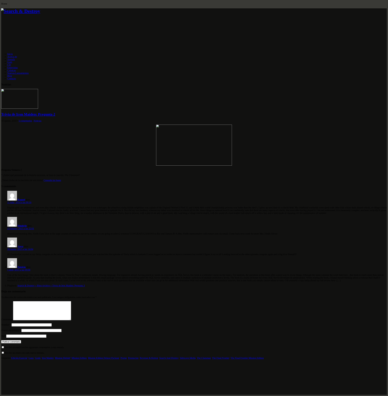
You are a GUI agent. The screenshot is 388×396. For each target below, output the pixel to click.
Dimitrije (22, 225)
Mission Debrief (62, 358)
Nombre (6, 324)
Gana (31, 358)
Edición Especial (19, 358)
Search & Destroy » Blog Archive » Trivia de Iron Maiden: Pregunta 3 (51, 285)
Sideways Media (188, 358)
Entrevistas (12, 67)
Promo (123, 358)
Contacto (11, 78)
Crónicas (11, 70)
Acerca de (12, 56)
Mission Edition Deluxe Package (103, 358)
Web (3, 336)
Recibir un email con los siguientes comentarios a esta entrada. (34, 347)
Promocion (133, 358)
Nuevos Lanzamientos (18, 73)
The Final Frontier (220, 358)
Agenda (11, 59)
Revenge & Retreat (149, 358)
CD (9, 65)
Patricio (22, 267)
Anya (20, 246)
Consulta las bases (52, 180)
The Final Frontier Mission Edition (247, 358)
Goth (9, 62)
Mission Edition (79, 358)
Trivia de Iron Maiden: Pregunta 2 (28, 114)
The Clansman (204, 358)
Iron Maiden (48, 358)
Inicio (10, 54)
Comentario (6, 319)
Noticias (37, 120)
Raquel (21, 199)
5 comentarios (25, 120)
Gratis (38, 358)
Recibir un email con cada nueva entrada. (24, 353)
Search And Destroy (169, 358)
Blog (9, 76)
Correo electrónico (11, 330)
